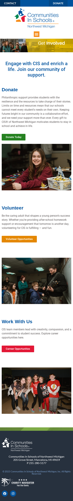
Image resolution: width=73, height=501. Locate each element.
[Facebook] (5, 493)
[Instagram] (13, 493)
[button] (36, 34)
